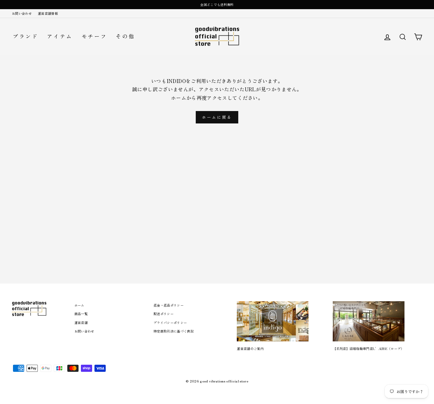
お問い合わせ (22, 13)
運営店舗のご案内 (250, 348)
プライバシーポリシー (170, 322)
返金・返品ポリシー (169, 305)
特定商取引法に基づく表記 (174, 331)
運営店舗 (81, 322)
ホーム (79, 305)
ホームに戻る (217, 117)
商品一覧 (81, 313)
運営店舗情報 (48, 13)
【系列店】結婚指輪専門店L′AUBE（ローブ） (368, 348)
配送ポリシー (164, 313)
